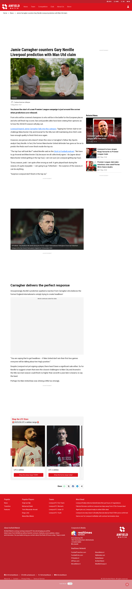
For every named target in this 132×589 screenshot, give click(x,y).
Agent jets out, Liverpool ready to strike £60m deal (92, 509)
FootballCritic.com (77, 555)
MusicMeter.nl (99, 552)
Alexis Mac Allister (28, 516)
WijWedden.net (100, 555)
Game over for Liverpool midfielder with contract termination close (97, 516)
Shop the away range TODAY (28, 475)
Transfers (7, 506)
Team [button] (33, 7)
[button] (128, 7)
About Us (7, 579)
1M (123, 1)
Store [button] (69, 7)
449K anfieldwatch (29, 575)
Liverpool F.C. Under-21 (56, 509)
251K (109, 1)
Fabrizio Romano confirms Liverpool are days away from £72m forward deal (101, 506)
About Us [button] (60, 7)
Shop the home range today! (63, 475)
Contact (15, 579)
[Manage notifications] (127, 584)
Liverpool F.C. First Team (56, 503)
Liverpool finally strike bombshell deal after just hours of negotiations (98, 503)
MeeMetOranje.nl (100, 564)
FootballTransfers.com (78, 552)
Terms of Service (39, 579)
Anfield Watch (99, 561)
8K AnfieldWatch (61, 575)
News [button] (26, 7)
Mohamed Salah (27, 506)
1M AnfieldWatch (45, 575)
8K (129, 1)
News (12, 13)
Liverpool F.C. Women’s (56, 506)
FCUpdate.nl (75, 558)
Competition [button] (43, 7)
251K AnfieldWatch (12, 575)
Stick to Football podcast (64, 151)
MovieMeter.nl (75, 564)
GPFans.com (75, 561)
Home (5, 13)
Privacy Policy (25, 579)
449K (117, 1)
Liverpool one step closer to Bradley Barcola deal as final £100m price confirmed (102, 513)
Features (7, 509)
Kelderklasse (99, 558)
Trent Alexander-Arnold (29, 509)
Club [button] (52, 7)
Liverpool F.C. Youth (55, 513)
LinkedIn (75, 544)
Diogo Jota (25, 513)
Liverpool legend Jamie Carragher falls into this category (33, 129)
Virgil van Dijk (26, 503)
